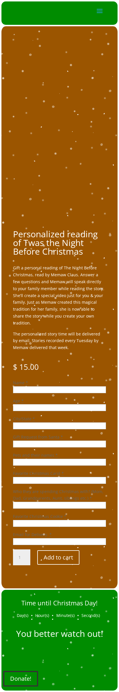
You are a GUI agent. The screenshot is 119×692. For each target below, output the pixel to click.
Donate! (20, 678)
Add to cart (58, 557)
